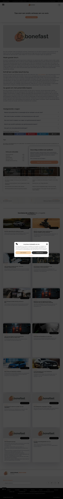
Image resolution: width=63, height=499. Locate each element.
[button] (47, 244)
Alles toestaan (23, 252)
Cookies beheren (39, 252)
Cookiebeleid (30, 255)
